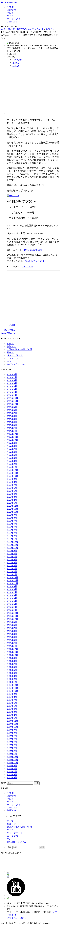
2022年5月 (12, 526)
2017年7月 (12, 700)
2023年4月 (12, 494)
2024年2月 (12, 464)
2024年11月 (12, 437)
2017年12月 (12, 685)
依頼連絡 (11, 810)
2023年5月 (12, 491)
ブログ (10, 13)
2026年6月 (12, 380)
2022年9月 (12, 515)
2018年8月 (12, 661)
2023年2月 (12, 500)
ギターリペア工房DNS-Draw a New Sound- (22, 29)
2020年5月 (12, 598)
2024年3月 (12, 461)
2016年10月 (12, 727)
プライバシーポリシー (18, 918)
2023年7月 (12, 485)
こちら (56, 912)
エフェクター (13, 358)
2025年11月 (12, 401)
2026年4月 (12, 386)
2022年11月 (12, 509)
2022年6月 (12, 524)
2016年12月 (12, 721)
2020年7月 (12, 592)
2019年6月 (12, 631)
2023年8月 (12, 482)
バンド (10, 361)
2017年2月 (12, 715)
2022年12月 (12, 506)
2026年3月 (12, 389)
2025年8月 (12, 410)
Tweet (12, 325)
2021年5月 (12, 562)
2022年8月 (12, 518)
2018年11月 (12, 652)
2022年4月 (12, 529)
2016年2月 (12, 750)
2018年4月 (12, 673)
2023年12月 (12, 470)
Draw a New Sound (10, 2)
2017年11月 (12, 688)
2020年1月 (12, 610)
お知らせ (50, 29)
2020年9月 (12, 586)
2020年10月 (12, 583)
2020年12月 (12, 577)
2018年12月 (12, 649)
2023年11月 (12, 473)
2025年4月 (12, 422)
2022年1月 (12, 538)
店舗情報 (11, 10)
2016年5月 (12, 741)
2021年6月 (12, 559)
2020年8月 (12, 589)
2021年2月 (12, 571)
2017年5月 (12, 706)
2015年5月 (12, 777)
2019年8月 (12, 625)
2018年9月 (12, 658)
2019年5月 (12, 634)
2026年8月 (12, 374)
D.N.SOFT (12, 21)
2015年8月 (12, 768)
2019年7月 (12, 628)
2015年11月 (12, 759)
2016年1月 (12, 753)
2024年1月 (12, 467)
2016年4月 (12, 744)
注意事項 (11, 915)
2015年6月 (12, 774)
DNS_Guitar (27, 266)
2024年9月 (12, 443)
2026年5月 (12, 383)
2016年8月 (12, 733)
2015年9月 (12, 765)
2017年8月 (12, 697)
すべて (15, 62)
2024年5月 (12, 455)
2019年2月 (12, 643)
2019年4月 (12, 637)
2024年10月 (12, 440)
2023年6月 (12, 488)
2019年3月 (12, 640)
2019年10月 (12, 619)
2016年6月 (12, 738)
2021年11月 (12, 544)
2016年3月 (12, 747)
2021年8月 (12, 553)
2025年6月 (12, 416)
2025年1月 (12, 431)
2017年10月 (12, 691)
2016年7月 (12, 735)
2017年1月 (12, 718)
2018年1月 (12, 682)
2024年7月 (12, 449)
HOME (10, 7)
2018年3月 (12, 676)
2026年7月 (12, 377)
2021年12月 (12, 541)
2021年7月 (12, 556)
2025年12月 (12, 398)
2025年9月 (12, 407)
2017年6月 (12, 703)
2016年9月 (12, 730)
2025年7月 (12, 413)
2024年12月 (12, 434)
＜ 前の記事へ (8, 330)
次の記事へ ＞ (8, 333)
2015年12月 (12, 756)
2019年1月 (12, 646)
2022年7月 (12, 521)
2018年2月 (12, 679)
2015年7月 (12, 771)
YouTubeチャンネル (35, 261)
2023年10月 (12, 476)
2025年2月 (12, 428)
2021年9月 (12, 550)
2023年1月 (12, 503)
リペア (10, 16)
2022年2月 (12, 535)
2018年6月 (12, 667)
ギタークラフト (15, 355)
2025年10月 (12, 404)
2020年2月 (12, 607)
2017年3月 (12, 712)
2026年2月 (12, 392)
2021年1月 (12, 574)
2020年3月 (12, 604)
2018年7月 (12, 664)
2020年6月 (12, 595)
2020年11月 (12, 580)
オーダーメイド (15, 19)
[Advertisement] (33, 92)
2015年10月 (12, 762)
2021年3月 (12, 568)
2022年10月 (12, 512)
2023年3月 (12, 497)
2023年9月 (12, 479)
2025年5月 (12, 419)
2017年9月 (12, 694)
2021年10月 (12, 547)
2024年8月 (12, 446)
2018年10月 (12, 655)
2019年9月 (12, 622)
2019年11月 (12, 616)
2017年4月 (12, 709)
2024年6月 (12, 452)
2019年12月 (12, 613)
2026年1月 (12, 395)
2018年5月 (12, 670)
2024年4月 (12, 458)
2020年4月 (12, 601)
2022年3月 (12, 532)
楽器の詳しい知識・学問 (19, 349)
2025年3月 (12, 425)
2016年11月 (12, 724)
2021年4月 (12, 565)
